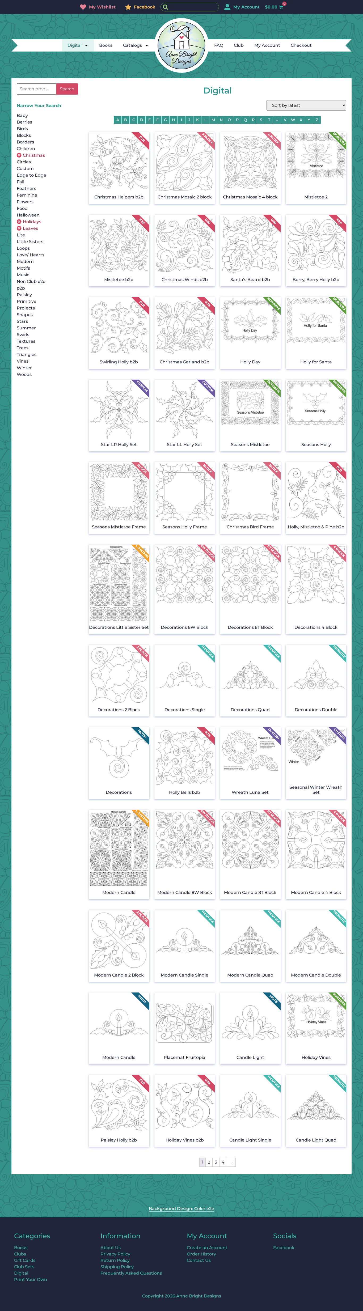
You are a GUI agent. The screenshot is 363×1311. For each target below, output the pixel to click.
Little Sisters (30, 241)
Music (23, 274)
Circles (24, 161)
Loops (23, 248)
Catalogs (132, 45)
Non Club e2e (31, 281)
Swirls (23, 334)
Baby (22, 115)
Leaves (30, 228)
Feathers (26, 188)
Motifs (23, 268)
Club (239, 45)
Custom (25, 168)
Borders (25, 142)
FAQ (218, 45)
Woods (24, 374)
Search (67, 88)
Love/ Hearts (30, 254)
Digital (74, 45)
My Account (267, 45)
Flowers (25, 201)
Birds (22, 128)
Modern (25, 261)
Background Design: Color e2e (181, 1208)
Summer (26, 327)
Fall (20, 181)
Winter (24, 367)
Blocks (24, 135)
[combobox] (190, 7)
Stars (22, 321)
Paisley (24, 294)
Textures (26, 341)
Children (26, 148)
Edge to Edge (31, 175)
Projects (26, 308)
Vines (22, 361)
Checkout (301, 45)
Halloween (28, 215)
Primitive (26, 301)
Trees (22, 347)
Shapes (25, 314)
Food (22, 208)
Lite (21, 234)
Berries (24, 122)
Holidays (32, 221)
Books (105, 45)
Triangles (26, 354)
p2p (21, 288)
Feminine (27, 195)
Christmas (34, 155)
